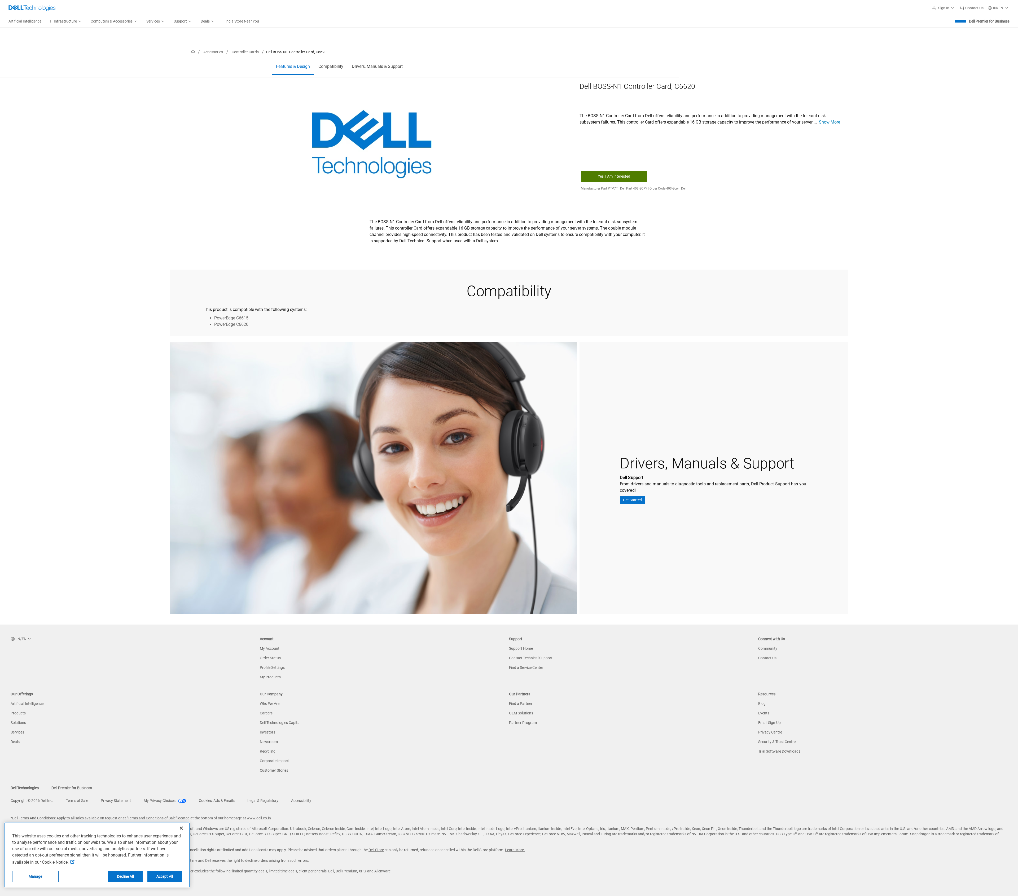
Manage (35, 876)
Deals (15, 742)
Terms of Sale (77, 800)
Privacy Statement (116, 800)
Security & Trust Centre (777, 742)
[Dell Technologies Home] (32, 8)
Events (763, 713)
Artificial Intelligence (27, 703)
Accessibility (301, 800)
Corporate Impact (274, 761)
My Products (270, 677)
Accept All (164, 876)
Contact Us (767, 658)
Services (17, 732)
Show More (829, 122)
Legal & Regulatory (262, 800)
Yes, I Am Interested (614, 176)
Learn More (515, 850)
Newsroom (269, 742)
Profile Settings (272, 667)
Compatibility (330, 66)
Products (18, 713)
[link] (972, 8)
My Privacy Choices (160, 800)
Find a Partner (520, 703)
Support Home (521, 648)
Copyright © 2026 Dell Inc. (32, 800)
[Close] (181, 828)
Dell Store (376, 850)
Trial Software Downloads (779, 751)
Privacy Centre (770, 732)
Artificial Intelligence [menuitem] (24, 21)
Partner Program (523, 723)
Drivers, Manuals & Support (377, 66)
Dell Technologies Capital (280, 723)
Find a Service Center (526, 667)
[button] (944, 8)
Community (767, 648)
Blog (762, 703)
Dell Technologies (25, 788)
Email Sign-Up (769, 723)
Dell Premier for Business (989, 21)
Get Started (632, 500)
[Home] (193, 52)
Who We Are (269, 703)
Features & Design (293, 66)
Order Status (270, 658)
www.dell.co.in (259, 818)
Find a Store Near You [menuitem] (241, 21)
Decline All (125, 876)
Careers (266, 713)
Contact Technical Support (530, 658)
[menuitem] (66, 21)
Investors (267, 732)
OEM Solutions (521, 713)
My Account (269, 648)
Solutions (18, 723)
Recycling (267, 751)
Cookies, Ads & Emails (217, 800)
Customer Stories (274, 770)
